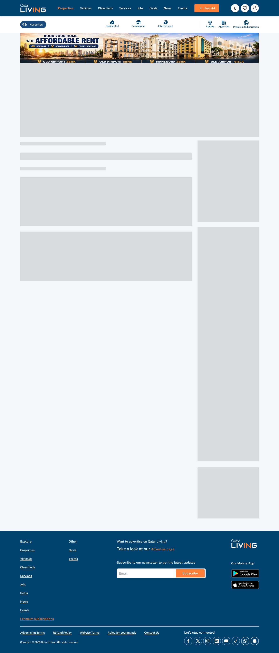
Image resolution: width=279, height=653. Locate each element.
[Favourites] (245, 8)
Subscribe (190, 573)
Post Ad (209, 8)
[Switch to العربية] (235, 8)
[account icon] (255, 8)
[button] (33, 8)
